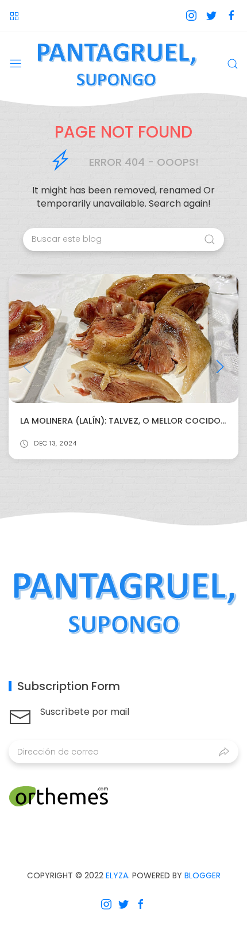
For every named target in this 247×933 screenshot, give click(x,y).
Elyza (117, 875)
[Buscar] (232, 64)
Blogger (202, 875)
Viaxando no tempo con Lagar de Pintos (145, 420)
